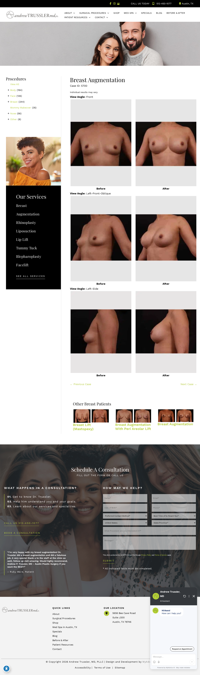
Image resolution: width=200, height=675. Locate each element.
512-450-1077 (164, 3)
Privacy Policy (146, 555)
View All (14, 84)
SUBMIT (108, 560)
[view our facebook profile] (110, 3)
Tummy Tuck (26, 248)
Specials (57, 631)
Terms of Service (161, 555)
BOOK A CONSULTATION (22, 533)
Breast (14, 101)
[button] (73, 13)
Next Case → (189, 384)
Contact (57, 649)
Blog (54, 636)
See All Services (30, 276)
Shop (55, 622)
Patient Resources (62, 644)
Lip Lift (22, 239)
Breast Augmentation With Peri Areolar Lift (133, 427)
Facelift (22, 264)
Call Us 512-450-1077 (21, 523)
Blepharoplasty (28, 256)
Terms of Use (102, 667)
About (55, 614)
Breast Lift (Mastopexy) (83, 427)
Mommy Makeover (20, 107)
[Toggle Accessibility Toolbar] (6, 668)
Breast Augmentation (97, 80)
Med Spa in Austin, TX (64, 627)
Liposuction (26, 231)
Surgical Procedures (63, 618)
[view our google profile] (118, 3)
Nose (13, 113)
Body (13, 90)
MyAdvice (148, 661)
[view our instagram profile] (114, 3)
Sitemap (119, 667)
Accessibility (83, 667)
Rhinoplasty (26, 222)
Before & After (60, 640)
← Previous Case (80, 384)
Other (13, 119)
